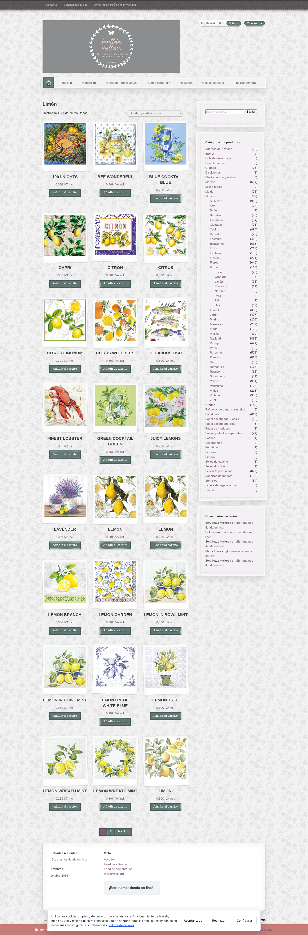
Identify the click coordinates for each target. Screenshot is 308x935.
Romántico (217, 367)
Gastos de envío (213, 82)
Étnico (214, 248)
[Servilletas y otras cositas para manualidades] (111, 46)
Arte (212, 205)
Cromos (210, 168)
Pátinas (210, 438)
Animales (216, 201)
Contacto (51, 4)
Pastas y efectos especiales (223, 433)
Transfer (210, 490)
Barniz (209, 153)
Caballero (216, 220)
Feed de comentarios (118, 869)
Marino (214, 319)
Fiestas (215, 258)
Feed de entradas (116, 864)
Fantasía (216, 253)
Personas (216, 352)
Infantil (214, 310)
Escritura (216, 239)
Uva (217, 305)
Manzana (221, 286)
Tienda (63, 82)
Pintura (210, 457)
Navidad (215, 338)
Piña (218, 300)
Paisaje (215, 343)
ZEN (213, 400)
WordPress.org (114, 873)
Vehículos (216, 385)
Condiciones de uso (75, 4)
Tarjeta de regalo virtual (121, 82)
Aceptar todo (193, 920)
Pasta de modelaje (217, 428)
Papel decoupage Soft (219, 423)
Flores (214, 262)
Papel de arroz (215, 414)
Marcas (87, 82)
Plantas (215, 357)
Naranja (220, 291)
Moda (213, 329)
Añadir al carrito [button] (65, 193)
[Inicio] (48, 82)
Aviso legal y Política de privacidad (115, 4)
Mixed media (213, 186)
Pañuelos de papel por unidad (225, 409)
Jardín (214, 314)
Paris (213, 348)
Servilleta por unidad (218, 471)
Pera (218, 295)
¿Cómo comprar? (158, 82)
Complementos (215, 163)
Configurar (244, 920)
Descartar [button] (266, 929)
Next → (123, 831)
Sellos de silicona (216, 466)
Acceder (109, 859)
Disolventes (212, 172)
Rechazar (219, 920)
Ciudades (216, 224)
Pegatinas (211, 447)
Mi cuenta (186, 82)
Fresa (219, 272)
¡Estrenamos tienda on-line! (68, 859)
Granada (220, 277)
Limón (219, 281)
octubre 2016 (59, 875)
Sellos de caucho (216, 461)
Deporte (215, 234)
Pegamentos (213, 442)
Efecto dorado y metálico (221, 177)
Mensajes (216, 324)
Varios (214, 381)
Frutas (214, 267)
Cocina (214, 229)
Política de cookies (121, 925)
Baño (213, 210)
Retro (213, 362)
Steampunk (217, 376)
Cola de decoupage (218, 158)
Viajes (214, 390)
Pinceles (210, 452)
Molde (209, 191)
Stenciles (211, 480)
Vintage (215, 395)
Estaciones (217, 243)
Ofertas (210, 404)
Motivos (210, 196)
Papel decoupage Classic (222, 419)
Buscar (250, 111)
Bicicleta (215, 215)
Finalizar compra (245, 82)
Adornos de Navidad (218, 148)
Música (214, 333)
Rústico (215, 371)
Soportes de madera (218, 476)
